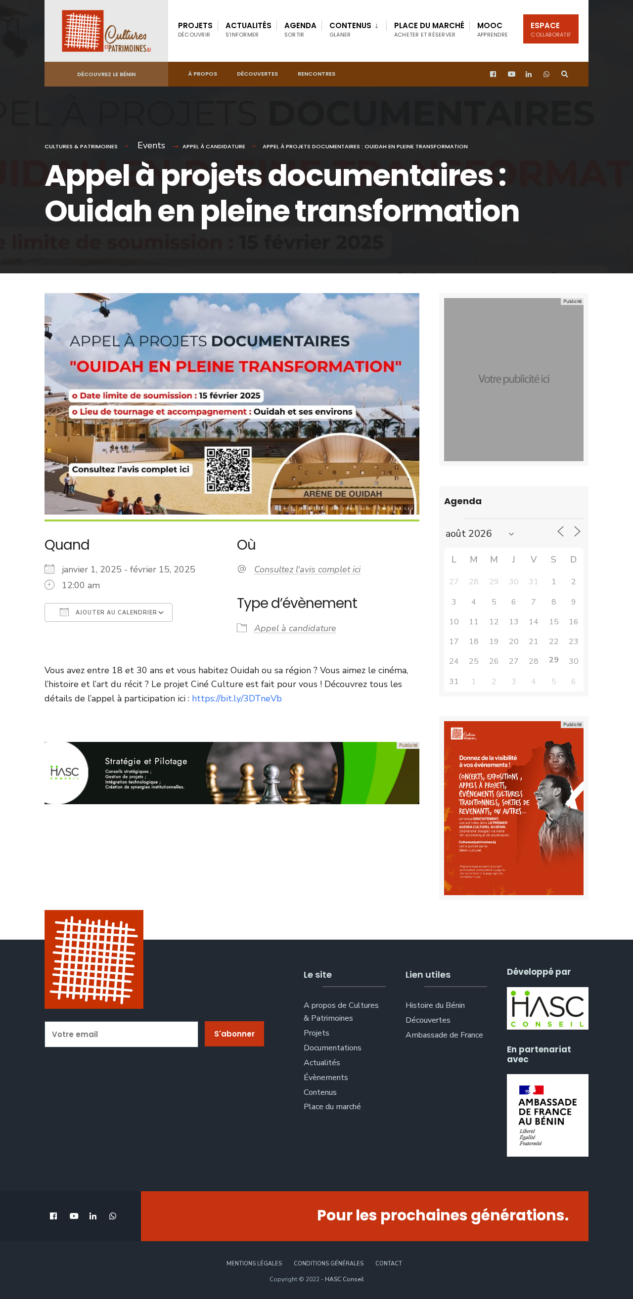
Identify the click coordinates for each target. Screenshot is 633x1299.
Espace (551, 29)
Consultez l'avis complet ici (307, 569)
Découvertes (257, 74)
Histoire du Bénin (435, 1005)
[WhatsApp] (547, 74)
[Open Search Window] (565, 74)
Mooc (492, 29)
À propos (202, 74)
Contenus (350, 29)
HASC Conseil (344, 1279)
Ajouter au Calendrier (115, 612)
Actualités (248, 29)
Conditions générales (328, 1263)
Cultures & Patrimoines (81, 146)
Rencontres (316, 74)
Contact (388, 1263)
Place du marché (429, 29)
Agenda (300, 29)
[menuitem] (353, 27)
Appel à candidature (213, 146)
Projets (195, 29)
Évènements (326, 1077)
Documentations (333, 1047)
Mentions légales (254, 1263)
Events (151, 145)
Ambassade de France (444, 1035)
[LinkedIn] (529, 74)
